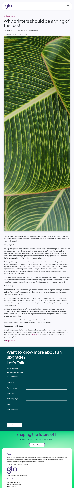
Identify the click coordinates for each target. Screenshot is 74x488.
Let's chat (36, 334)
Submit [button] (14, 425)
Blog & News (10, 16)
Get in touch (37, 445)
